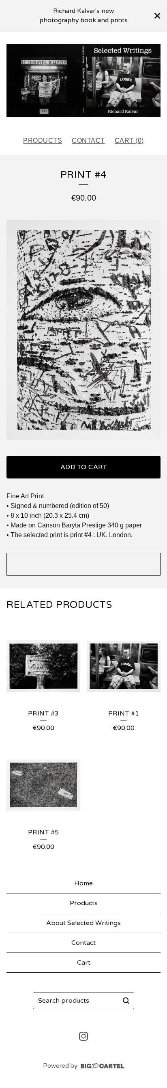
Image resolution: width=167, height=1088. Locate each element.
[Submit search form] (126, 1000)
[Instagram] (83, 1036)
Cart (83, 963)
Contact (88, 140)
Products (42, 140)
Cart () (129, 140)
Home (83, 883)
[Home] (83, 80)
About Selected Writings (83, 923)
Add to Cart (83, 467)
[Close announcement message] (157, 15)
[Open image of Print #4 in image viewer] (83, 330)
